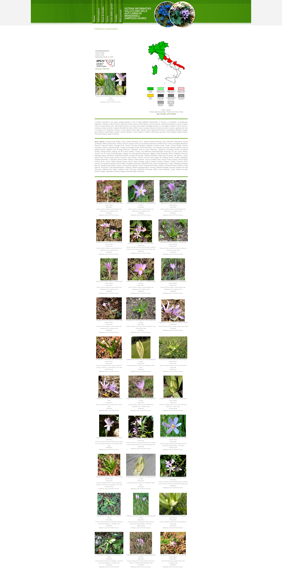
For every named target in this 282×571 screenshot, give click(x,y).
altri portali (120, 11)
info (98, 11)
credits (116, 11)
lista (112, 11)
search (107, 11)
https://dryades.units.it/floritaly (166, 114)
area (103, 11)
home (94, 11)
